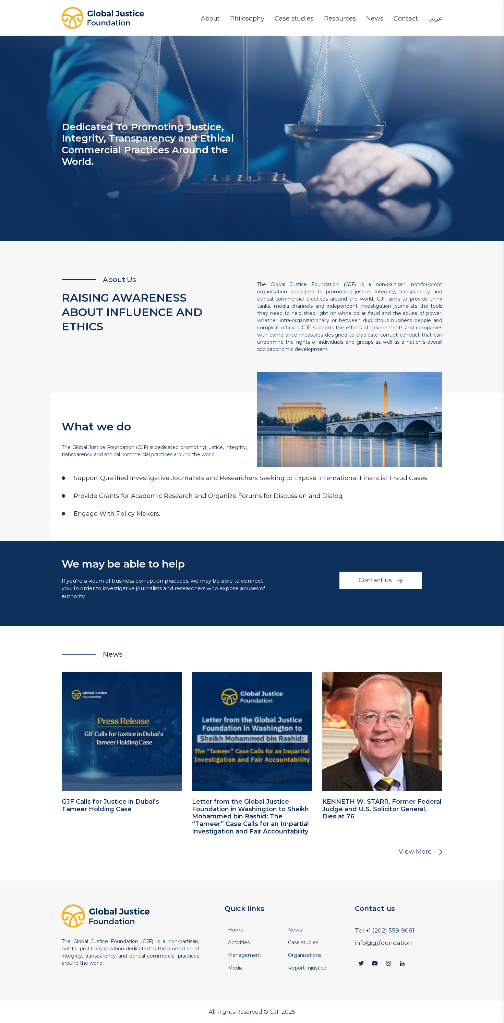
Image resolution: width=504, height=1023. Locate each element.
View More (415, 851)
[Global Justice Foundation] (103, 18)
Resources (340, 18)
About (210, 18)
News (374, 18)
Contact (406, 18)
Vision (242, 34)
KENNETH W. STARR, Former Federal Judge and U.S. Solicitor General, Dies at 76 (382, 809)
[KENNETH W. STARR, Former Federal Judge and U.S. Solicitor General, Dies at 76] (382, 731)
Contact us (375, 580)
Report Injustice (307, 968)
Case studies (294, 18)
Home (235, 930)
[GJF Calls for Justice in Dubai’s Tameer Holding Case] (122, 731)
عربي (435, 18)
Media (406, 34)
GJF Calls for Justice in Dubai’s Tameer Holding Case (110, 805)
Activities (239, 942)
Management (222, 34)
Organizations (345, 34)
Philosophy (247, 18)
